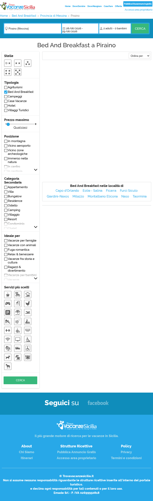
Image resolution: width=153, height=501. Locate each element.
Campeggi (15, 96)
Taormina (140, 196)
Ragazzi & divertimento (16, 268)
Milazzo (78, 196)
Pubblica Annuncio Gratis (76, 452)
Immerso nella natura (18, 160)
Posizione (11, 136)
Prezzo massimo (16, 124)
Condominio (16, 224)
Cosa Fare (108, 6)
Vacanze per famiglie (22, 240)
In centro (14, 166)
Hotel (11, 105)
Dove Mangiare (94, 6)
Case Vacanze (17, 101)
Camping (14, 210)
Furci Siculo (129, 191)
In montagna (16, 141)
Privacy (126, 452)
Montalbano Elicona (103, 196)
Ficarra (111, 191)
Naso (125, 196)
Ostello (13, 205)
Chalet (12, 228)
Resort (12, 219)
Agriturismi (15, 87)
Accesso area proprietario (138, 9)
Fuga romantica (18, 249)
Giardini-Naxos (58, 196)
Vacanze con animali (22, 245)
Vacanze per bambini (22, 275)
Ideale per (12, 236)
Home (68, 6)
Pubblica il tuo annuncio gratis (138, 4)
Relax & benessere (21, 254)
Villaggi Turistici (18, 110)
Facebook (98, 405)
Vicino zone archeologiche (17, 152)
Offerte (118, 6)
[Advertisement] (97, 91)
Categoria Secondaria (13, 180)
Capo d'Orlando (67, 191)
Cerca (140, 28)
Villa (11, 192)
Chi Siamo (26, 452)
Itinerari (27, 458)
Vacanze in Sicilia (17, 6)
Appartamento (18, 187)
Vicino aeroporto (19, 145)
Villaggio (14, 214)
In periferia (15, 171)
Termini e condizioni (126, 458)
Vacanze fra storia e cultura (21, 260)
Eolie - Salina (92, 191)
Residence (15, 201)
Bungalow (15, 196)
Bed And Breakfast (20, 92)
